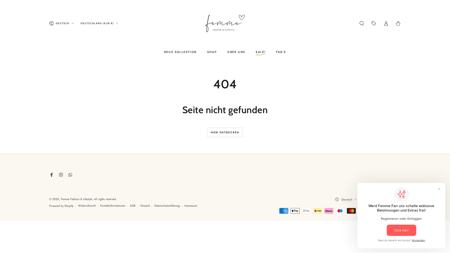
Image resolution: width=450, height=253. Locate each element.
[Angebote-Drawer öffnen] (374, 23)
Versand (145, 206)
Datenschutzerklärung (167, 206)
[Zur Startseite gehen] (225, 23)
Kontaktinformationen (112, 206)
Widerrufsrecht (87, 206)
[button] (362, 23)
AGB (132, 206)
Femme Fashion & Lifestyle (76, 199)
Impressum (190, 206)
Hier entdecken (225, 132)
